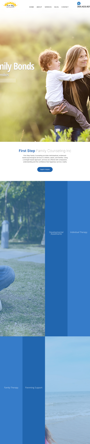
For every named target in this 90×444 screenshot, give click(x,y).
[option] (45, 75)
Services (48, 7)
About (39, 7)
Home (31, 7)
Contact (64, 7)
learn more (45, 169)
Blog (56, 7)
